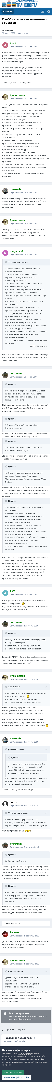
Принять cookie (14, 1072)
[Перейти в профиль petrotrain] (5, 375)
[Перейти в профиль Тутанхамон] (5, 97)
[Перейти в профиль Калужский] (5, 253)
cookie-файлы (24, 1053)
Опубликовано (24, 47)
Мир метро (23, 33)
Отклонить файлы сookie (16, 1077)
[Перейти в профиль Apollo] (5, 45)
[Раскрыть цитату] (6, 262)
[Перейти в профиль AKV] (5, 593)
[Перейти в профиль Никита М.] (5, 191)
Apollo (11, 30)
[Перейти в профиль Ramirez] (5, 934)
